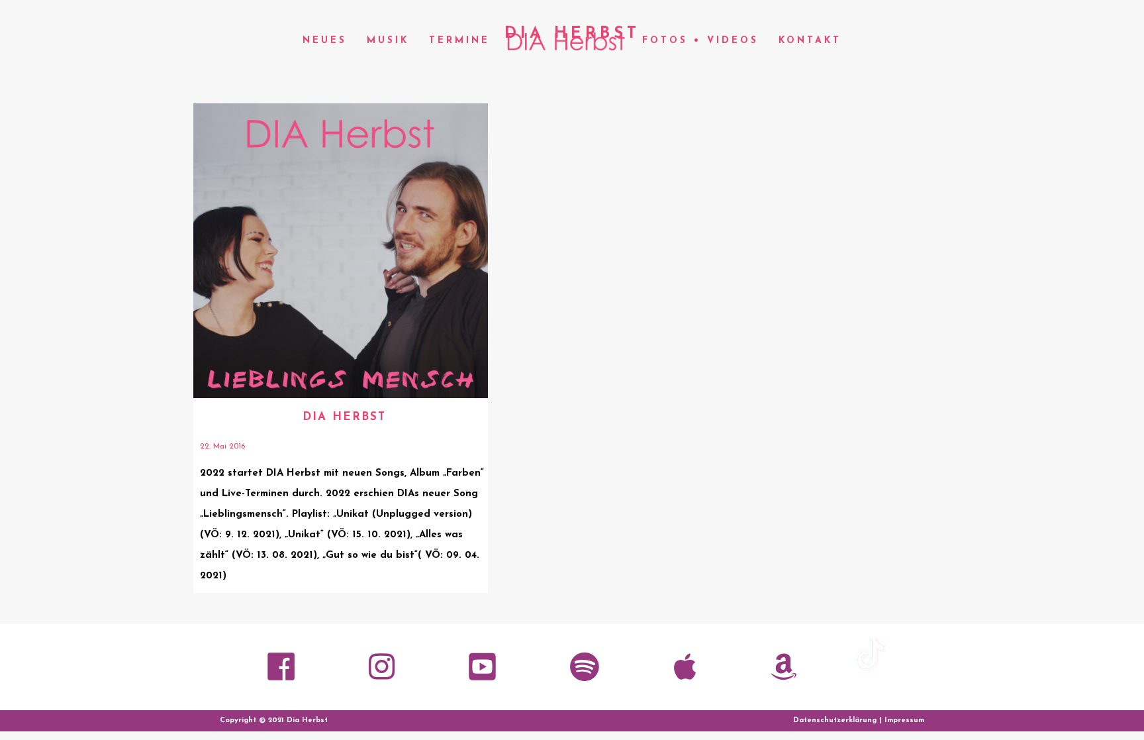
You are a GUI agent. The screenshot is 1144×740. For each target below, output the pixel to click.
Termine (459, 41)
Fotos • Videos (700, 41)
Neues (325, 41)
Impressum (904, 720)
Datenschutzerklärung (835, 720)
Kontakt (810, 41)
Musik (388, 41)
